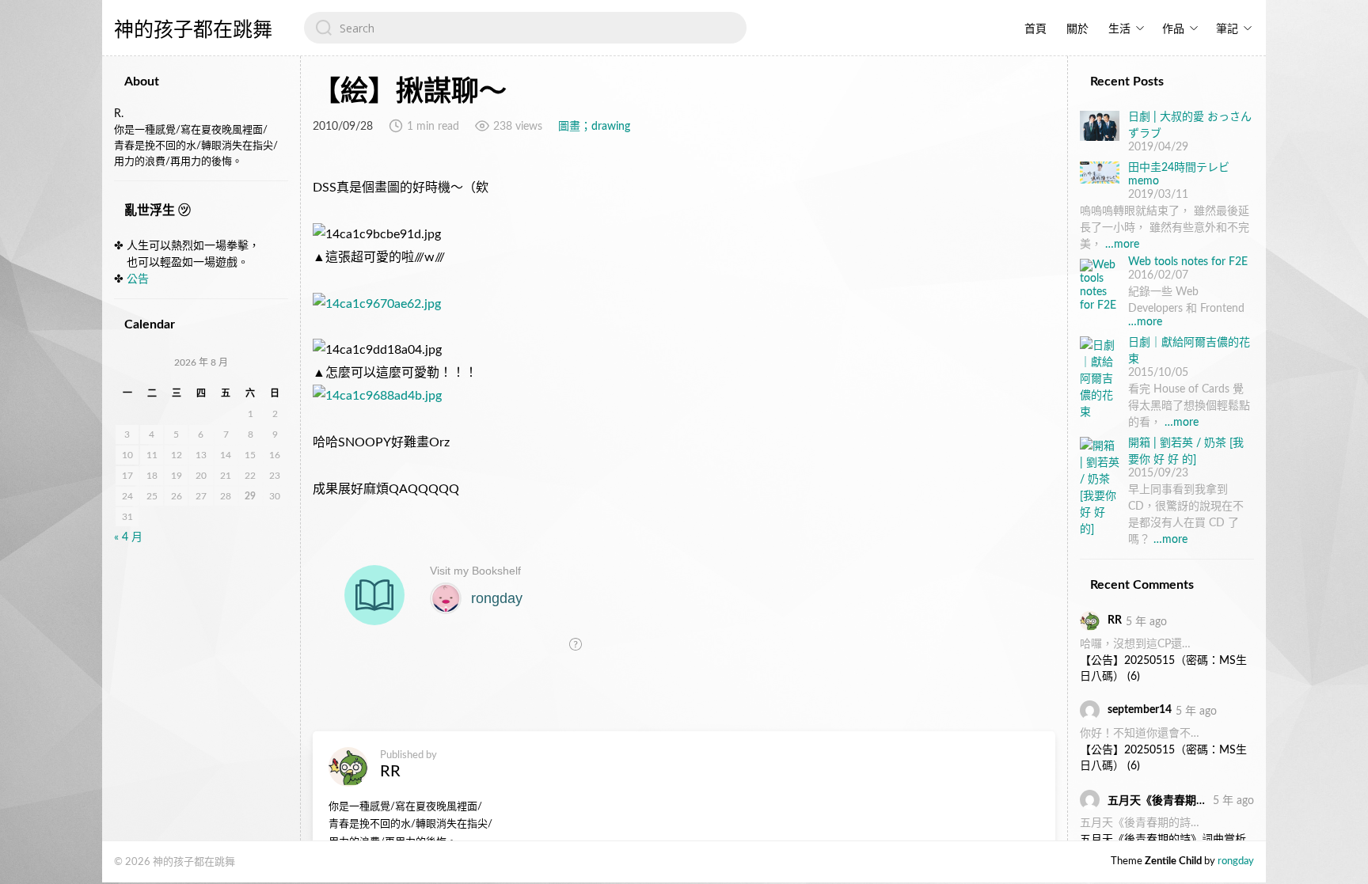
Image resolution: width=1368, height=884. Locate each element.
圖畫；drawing (594, 126)
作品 (1173, 29)
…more (1122, 244)
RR (390, 772)
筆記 (1227, 29)
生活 (1119, 29)
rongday (1236, 861)
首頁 (1035, 29)
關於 (1077, 29)
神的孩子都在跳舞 (193, 29)
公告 (138, 279)
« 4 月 (128, 537)
